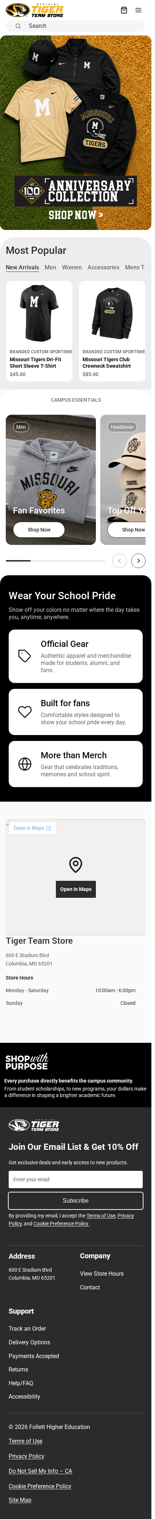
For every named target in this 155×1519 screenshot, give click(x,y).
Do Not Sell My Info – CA (40, 1471)
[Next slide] (138, 561)
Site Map (20, 1500)
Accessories (103, 267)
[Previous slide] (119, 561)
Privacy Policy (26, 1456)
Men (50, 267)
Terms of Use (101, 1216)
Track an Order (27, 1328)
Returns (18, 1369)
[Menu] (138, 10)
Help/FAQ (21, 1383)
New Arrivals (22, 267)
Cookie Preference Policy (61, 1223)
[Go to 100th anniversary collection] (75, 132)
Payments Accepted (34, 1356)
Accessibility (24, 1396)
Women (72, 267)
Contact (90, 1287)
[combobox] (85, 26)
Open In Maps (76, 889)
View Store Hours (102, 1273)
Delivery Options (29, 1342)
